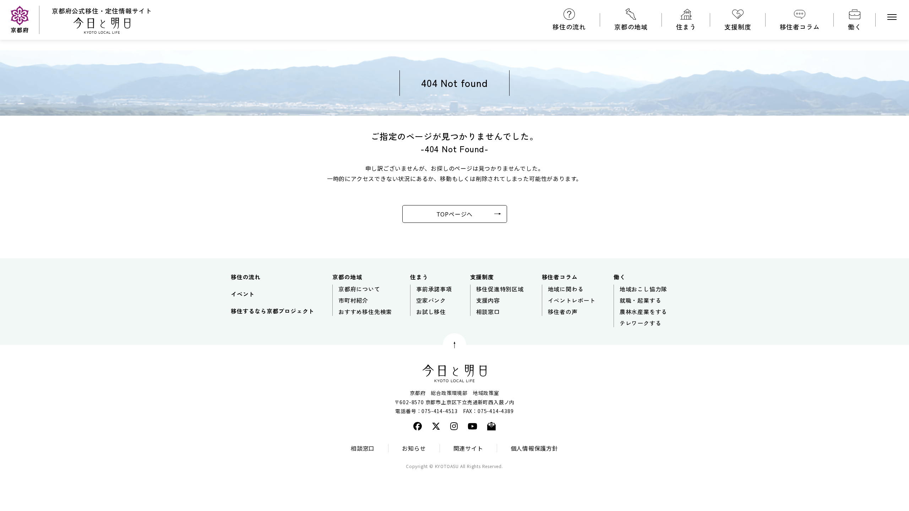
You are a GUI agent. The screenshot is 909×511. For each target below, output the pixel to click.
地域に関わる (566, 289)
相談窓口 (488, 311)
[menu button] (892, 17)
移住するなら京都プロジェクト (272, 311)
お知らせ (414, 448)
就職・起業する (641, 300)
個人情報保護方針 (534, 448)
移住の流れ (569, 26)
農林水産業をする (643, 311)
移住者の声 (563, 311)
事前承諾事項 (434, 289)
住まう (686, 26)
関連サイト (468, 448)
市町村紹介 (353, 300)
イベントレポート (571, 300)
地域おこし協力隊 (643, 289)
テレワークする (641, 323)
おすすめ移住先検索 (365, 311)
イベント (243, 294)
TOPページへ (454, 214)
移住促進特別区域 (500, 289)
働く (854, 26)
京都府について (359, 289)
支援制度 (737, 26)
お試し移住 (431, 311)
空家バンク (431, 300)
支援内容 (488, 300)
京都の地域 (631, 26)
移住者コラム (800, 26)
